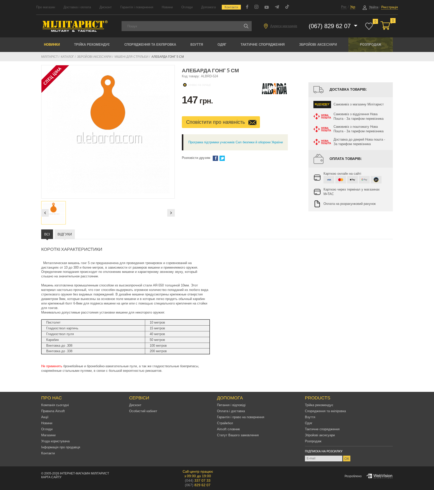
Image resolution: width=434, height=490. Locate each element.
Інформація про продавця (60, 447)
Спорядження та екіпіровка (150, 44)
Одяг (222, 44)
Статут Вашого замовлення (238, 435)
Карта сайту (51, 477)
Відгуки (65, 234)
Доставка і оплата (77, 7)
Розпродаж (370, 44)
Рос (344, 7)
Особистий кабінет (143, 411)
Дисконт (105, 7)
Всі (47, 234)
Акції (44, 417)
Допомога (208, 7)
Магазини (48, 435)
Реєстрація (389, 7)
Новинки (52, 44)
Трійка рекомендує (92, 44)
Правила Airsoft (53, 411)
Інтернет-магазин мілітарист (84, 473)
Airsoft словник (228, 429)
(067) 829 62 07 (330, 26)
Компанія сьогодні (55, 405)
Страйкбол (225, 423)
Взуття (196, 44)
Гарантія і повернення (136, 7)
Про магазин (45, 7)
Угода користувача (55, 441)
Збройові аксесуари (318, 44)
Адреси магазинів (283, 26)
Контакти (231, 7)
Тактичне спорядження (263, 44)
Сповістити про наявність (216, 122)
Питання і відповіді (231, 405)
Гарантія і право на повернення (240, 417)
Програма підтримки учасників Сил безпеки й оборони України (235, 142)
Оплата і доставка (231, 411)
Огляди (187, 7)
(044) (197, 480)
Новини (167, 7)
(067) (197, 485)
